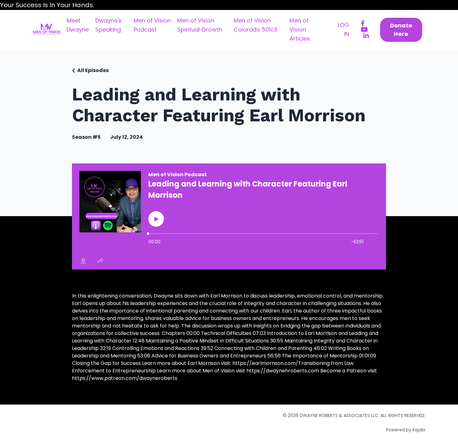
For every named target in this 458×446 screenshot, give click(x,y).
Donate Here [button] (401, 30)
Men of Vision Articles (299, 29)
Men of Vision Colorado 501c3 (255, 25)
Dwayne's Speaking (108, 25)
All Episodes (93, 70)
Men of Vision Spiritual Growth (199, 25)
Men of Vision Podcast (152, 25)
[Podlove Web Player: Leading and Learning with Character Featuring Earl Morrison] (229, 216)
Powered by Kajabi (405, 430)
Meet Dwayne (78, 25)
